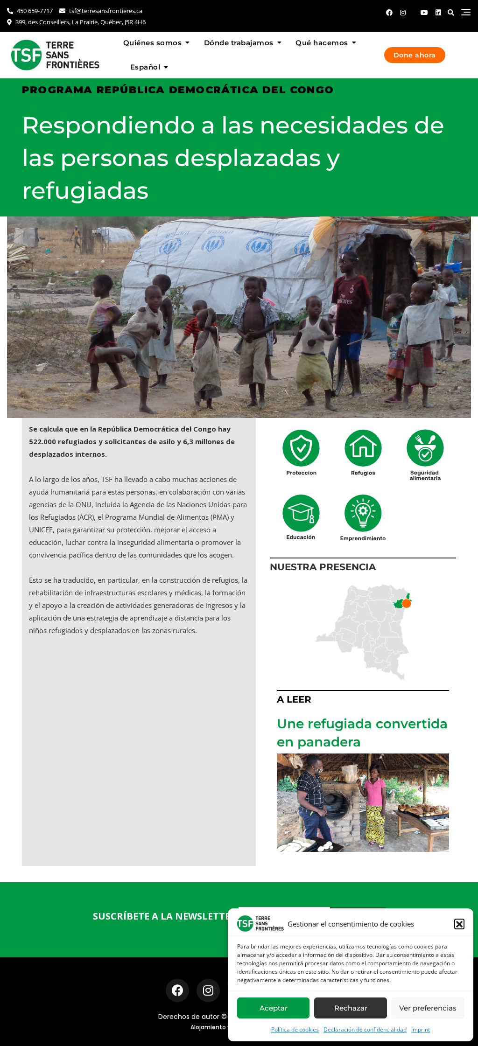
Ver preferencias (428, 1008)
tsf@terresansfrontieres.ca (105, 11)
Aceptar (274, 1008)
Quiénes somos (152, 42)
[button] (459, 923)
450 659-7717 (34, 11)
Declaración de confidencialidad (365, 1029)
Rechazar (350, 1008)
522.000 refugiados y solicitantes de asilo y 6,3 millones (126, 441)
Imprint (420, 1029)
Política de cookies (295, 1029)
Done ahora (415, 55)
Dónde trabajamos (239, 42)
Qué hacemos (321, 42)
